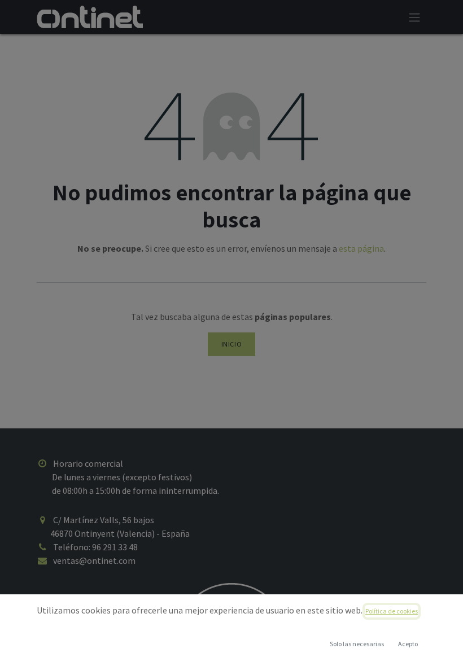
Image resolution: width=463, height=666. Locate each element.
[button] (407, 644)
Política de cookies (391, 611)
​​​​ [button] (357, 643)
